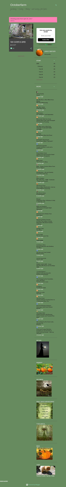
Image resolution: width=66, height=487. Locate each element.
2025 (37, 63)
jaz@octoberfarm (49, 51)
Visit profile (47, 54)
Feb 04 (41, 77)
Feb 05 (41, 74)
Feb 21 (41, 71)
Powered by (42, 44)
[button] (31, 48)
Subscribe (45, 39)
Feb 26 (41, 69)
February (40, 66)
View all (12, 20)
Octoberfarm (18, 5)
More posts (21, 56)
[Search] (56, 5)
